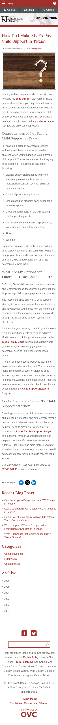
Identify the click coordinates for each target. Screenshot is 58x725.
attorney (46, 121)
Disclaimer (16, 703)
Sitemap (43, 703)
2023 (6, 599)
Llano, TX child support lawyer (33, 431)
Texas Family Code (13, 342)
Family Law (36, 49)
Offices (50, 10)
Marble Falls (30, 657)
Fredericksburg (24, 662)
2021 (6, 611)
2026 (6, 580)
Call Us (11, 10)
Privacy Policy (29, 698)
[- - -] (3, 3)
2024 (6, 592)
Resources (30, 703)
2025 (6, 586)
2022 (6, 605)
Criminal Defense (14, 554)
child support (23, 98)
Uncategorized (12, 563)
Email (31, 10)
